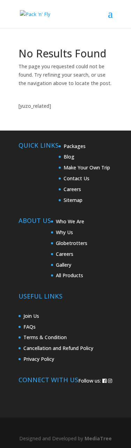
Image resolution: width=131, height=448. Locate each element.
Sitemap (73, 200)
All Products (69, 275)
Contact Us (76, 178)
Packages (75, 146)
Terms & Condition (45, 337)
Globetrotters (71, 243)
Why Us (64, 232)
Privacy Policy (38, 359)
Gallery (63, 264)
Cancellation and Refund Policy (58, 348)
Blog (69, 156)
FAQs (29, 326)
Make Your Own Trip (87, 167)
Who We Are (70, 221)
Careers (72, 189)
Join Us (31, 316)
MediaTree (98, 438)
